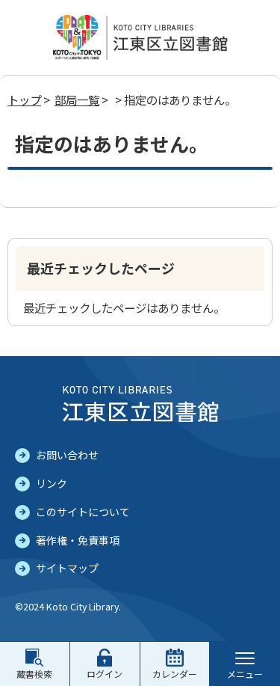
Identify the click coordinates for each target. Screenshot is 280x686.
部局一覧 (77, 99)
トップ (24, 99)
